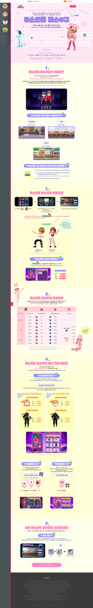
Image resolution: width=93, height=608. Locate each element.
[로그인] (65, 1)
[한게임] (23, 1)
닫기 (1, 304)
